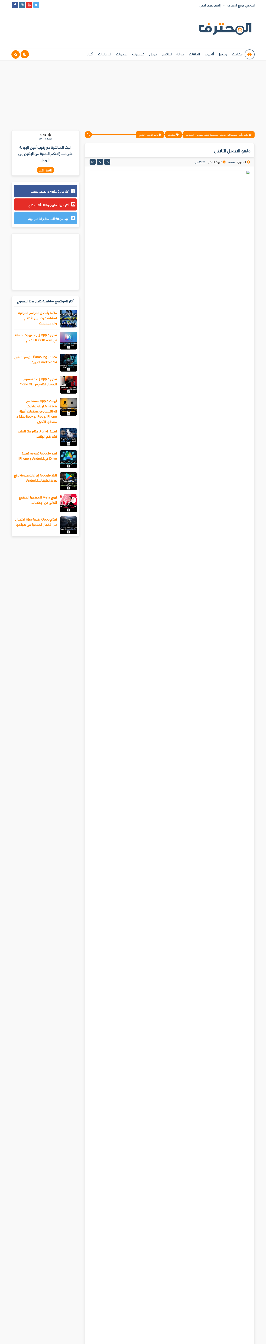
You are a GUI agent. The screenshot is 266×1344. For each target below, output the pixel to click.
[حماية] (43, 5)
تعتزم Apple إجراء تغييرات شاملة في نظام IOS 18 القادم (36, 337)
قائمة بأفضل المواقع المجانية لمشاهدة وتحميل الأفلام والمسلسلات (37, 317)
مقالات (237, 54)
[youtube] (29, 5)
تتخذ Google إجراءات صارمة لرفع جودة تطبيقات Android (35, 477)
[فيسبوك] (64, 5)
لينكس (167, 54)
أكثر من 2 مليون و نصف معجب (50, 191)
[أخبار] (86, 5)
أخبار (90, 54)
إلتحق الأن (45, 170)
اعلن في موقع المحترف (241, 5)
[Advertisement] (133, 93)
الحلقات (194, 54)
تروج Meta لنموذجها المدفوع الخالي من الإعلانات (38, 499)
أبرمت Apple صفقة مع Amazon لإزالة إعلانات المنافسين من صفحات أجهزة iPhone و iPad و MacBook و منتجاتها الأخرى (36, 411)
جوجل (153, 54)
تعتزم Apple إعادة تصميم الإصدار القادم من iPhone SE (37, 381)
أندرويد (209, 54)
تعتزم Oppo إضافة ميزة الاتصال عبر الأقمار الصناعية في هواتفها (36, 521)
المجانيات (104, 54)
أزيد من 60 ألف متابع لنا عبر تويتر (48, 218)
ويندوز (223, 54)
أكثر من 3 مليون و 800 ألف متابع (49, 204)
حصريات (121, 54)
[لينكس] (50, 5)
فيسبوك (138, 54)
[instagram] (22, 5)
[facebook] (15, 5)
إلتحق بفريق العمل (210, 5)
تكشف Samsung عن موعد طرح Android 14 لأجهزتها (36, 359)
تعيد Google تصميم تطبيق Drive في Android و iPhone (37, 455)
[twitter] (36, 5)
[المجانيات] (78, 5)
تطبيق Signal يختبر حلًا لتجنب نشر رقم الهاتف (37, 433)
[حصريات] (71, 5)
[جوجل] (57, 5)
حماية (180, 54)
